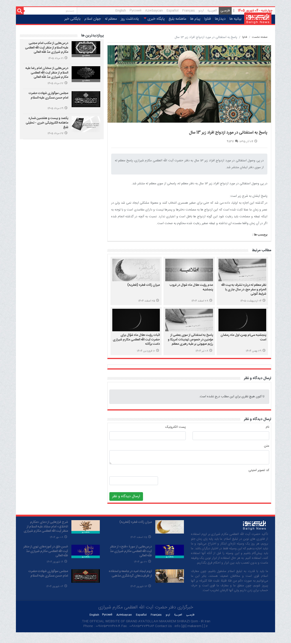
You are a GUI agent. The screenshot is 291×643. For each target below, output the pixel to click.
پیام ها (195, 19)
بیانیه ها (235, 19)
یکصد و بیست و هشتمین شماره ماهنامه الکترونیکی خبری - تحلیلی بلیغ (47, 123)
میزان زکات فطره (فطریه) (143, 285)
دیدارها (220, 19)
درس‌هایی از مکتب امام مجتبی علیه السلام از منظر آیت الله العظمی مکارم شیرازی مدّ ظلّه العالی (46, 48)
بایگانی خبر (72, 19)
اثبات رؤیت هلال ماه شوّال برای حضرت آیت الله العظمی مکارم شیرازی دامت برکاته (136, 339)
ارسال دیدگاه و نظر (257, 378)
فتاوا (207, 19)
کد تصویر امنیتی (258, 470)
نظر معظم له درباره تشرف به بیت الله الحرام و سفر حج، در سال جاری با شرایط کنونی (243, 289)
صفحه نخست (260, 37)
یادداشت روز (130, 19)
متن (266, 446)
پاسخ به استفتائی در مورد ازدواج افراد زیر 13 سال (228, 132)
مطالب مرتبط (261, 250)
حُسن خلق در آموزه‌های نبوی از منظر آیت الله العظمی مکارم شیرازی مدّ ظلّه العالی (45, 551)
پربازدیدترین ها (92, 36)
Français (188, 10)
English (120, 10)
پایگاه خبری (155, 19)
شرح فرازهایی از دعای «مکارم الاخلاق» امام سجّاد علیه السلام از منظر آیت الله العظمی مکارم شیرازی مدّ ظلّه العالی (46, 528)
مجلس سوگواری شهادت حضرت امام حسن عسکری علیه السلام (48, 96)
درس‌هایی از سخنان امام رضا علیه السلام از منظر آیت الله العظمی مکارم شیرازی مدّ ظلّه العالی (46, 73)
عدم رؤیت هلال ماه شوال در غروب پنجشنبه (191, 287)
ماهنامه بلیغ (177, 19)
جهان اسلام (92, 19)
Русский (135, 10)
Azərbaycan (154, 10)
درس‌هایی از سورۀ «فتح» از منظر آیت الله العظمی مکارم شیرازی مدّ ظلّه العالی (131, 551)
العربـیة (212, 10)
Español (172, 10)
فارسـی (224, 11)
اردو (201, 10)
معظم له (111, 19)
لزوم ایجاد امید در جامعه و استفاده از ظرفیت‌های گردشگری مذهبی (130, 574)
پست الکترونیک (175, 427)
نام (267, 427)
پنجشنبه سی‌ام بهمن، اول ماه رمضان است (243, 337)
